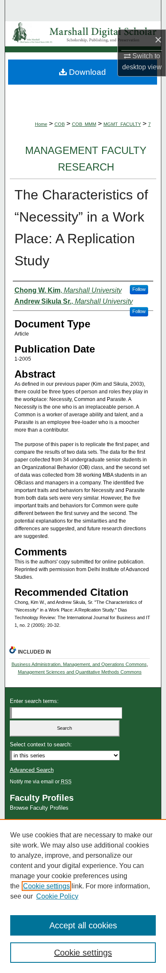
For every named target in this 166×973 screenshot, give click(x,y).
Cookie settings (46, 886)
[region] (83, 896)
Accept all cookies (83, 925)
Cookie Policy (57, 896)
